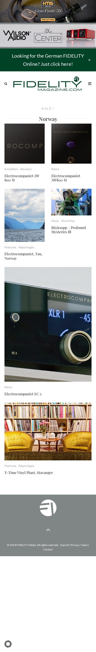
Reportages (26, 247)
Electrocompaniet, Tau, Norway (23, 256)
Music (55, 221)
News (55, 169)
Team (84, 545)
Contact (48, 549)
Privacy (75, 545)
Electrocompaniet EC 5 (23, 394)
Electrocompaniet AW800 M (65, 178)
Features (10, 247)
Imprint (64, 545)
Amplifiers (11, 169)
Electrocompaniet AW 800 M (21, 178)
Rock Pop (68, 221)
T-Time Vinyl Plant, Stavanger (28, 472)
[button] (8, 644)
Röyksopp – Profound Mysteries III (68, 229)
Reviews (25, 169)
